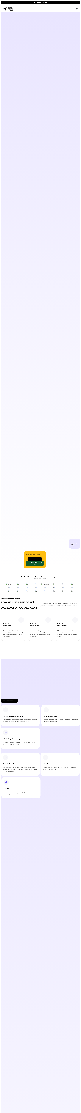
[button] (76, 9)
